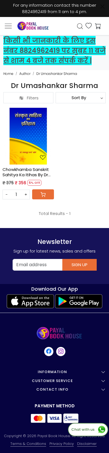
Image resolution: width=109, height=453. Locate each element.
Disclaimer (87, 443)
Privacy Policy (61, 443)
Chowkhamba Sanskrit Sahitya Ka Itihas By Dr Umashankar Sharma (26, 172)
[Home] (33, 26)
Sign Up (79, 265)
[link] (80, 26)
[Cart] (43, 194)
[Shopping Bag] (96, 26)
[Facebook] (49, 351)
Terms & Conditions (28, 443)
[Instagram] (61, 351)
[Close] (102, 6)
